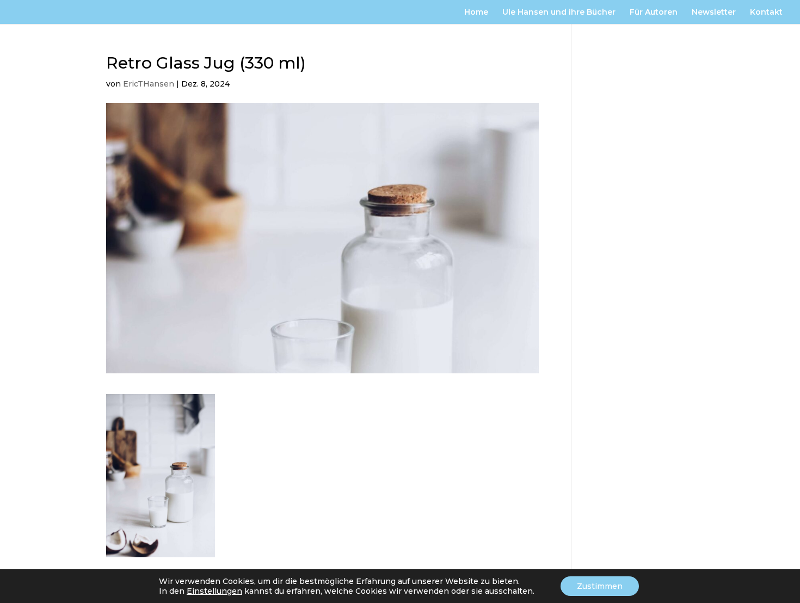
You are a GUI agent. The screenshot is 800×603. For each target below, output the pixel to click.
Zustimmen (600, 586)
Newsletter (714, 12)
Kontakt (766, 12)
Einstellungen (214, 591)
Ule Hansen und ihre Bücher (559, 12)
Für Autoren (654, 12)
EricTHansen (148, 84)
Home (476, 12)
